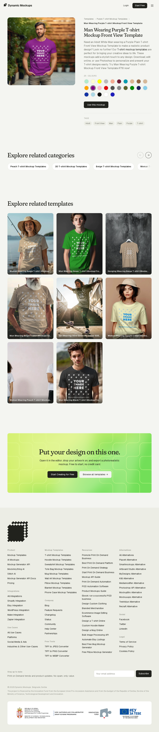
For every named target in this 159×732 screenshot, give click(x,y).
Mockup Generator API (18, 564)
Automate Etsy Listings (93, 639)
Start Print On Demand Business (98, 572)
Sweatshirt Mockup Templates (60, 564)
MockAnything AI (15, 569)
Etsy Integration (15, 605)
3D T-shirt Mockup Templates (71, 166)
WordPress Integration (18, 610)
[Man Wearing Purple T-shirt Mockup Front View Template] (93, 88)
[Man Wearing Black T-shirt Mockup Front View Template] (99, 94)
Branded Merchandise (93, 608)
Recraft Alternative (128, 606)
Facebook (124, 619)
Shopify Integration (16, 600)
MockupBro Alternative (130, 592)
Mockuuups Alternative (130, 597)
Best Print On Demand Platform (97, 563)
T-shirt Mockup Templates (58, 555)
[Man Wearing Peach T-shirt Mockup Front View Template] (112, 81)
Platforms (12, 637)
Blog (47, 605)
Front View (99, 123)
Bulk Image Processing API (95, 634)
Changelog (50, 614)
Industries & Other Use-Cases (22, 646)
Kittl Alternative (126, 578)
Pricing (10, 583)
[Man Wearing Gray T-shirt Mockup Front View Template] (119, 88)
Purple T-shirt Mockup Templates (112, 19)
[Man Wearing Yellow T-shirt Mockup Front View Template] (99, 81)
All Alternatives (126, 555)
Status (48, 619)
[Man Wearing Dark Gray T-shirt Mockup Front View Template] (112, 88)
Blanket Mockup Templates (58, 587)
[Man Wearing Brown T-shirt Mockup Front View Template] (138, 81)
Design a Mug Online (92, 630)
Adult (88, 123)
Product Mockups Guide (94, 591)
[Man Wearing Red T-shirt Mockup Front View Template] (106, 88)
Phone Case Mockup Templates (61, 592)
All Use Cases (14, 632)
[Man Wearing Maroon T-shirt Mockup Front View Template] (119, 81)
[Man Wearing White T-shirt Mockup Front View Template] (106, 94)
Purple (129, 123)
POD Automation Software (95, 586)
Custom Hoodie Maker (93, 625)
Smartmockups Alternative (132, 564)
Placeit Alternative (128, 559)
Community (50, 624)
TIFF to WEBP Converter (57, 655)
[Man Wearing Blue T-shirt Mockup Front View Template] (112, 94)
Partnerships (51, 633)
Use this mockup (96, 104)
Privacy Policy (126, 646)
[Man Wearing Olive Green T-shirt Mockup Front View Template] (125, 88)
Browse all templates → (95, 474)
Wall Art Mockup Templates (58, 578)
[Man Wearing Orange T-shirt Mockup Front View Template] (86, 88)
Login (126, 5)
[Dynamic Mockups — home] (18, 5)
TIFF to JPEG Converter (57, 646)
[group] (79, 166)
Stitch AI (11, 573)
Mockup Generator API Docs (21, 578)
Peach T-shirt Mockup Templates (28, 166)
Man (111, 123)
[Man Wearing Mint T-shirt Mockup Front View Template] (86, 81)
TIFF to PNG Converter (56, 651)
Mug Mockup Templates (56, 573)
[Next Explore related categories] (148, 155)
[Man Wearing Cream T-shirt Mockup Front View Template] (93, 81)
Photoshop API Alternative (132, 587)
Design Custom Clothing (94, 603)
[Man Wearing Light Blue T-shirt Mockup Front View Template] (93, 94)
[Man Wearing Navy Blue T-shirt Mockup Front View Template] (138, 88)
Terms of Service (127, 641)
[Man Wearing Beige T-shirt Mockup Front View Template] (145, 81)
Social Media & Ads (17, 641)
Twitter (122, 624)
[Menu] (152, 5)
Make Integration (15, 614)
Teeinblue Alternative (129, 601)
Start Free (140, 5)
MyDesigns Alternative (130, 573)
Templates (89, 19)
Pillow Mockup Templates (57, 583)
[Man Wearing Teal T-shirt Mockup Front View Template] (125, 81)
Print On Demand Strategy (95, 567)
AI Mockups (13, 559)
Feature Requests (53, 610)
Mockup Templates (16, 555)
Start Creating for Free (62, 474)
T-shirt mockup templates (132, 49)
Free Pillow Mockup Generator (97, 652)
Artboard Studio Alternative (132, 569)
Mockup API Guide (91, 577)
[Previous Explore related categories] (140, 155)
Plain (120, 123)
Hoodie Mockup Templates (58, 559)
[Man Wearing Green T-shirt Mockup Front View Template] (132, 88)
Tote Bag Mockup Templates (59, 569)
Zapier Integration (16, 619)
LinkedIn (123, 628)
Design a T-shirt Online (93, 620)
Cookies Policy (126, 651)
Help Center (50, 628)
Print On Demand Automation (96, 581)
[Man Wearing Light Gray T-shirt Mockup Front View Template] (106, 81)
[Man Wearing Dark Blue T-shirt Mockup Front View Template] (86, 94)
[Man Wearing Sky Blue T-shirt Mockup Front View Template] (145, 88)
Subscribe (144, 673)
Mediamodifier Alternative (131, 583)
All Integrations (14, 596)
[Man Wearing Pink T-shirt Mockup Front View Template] (99, 88)
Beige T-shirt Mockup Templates (113, 166)
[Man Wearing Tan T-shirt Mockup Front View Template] (132, 81)
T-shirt (140, 123)
